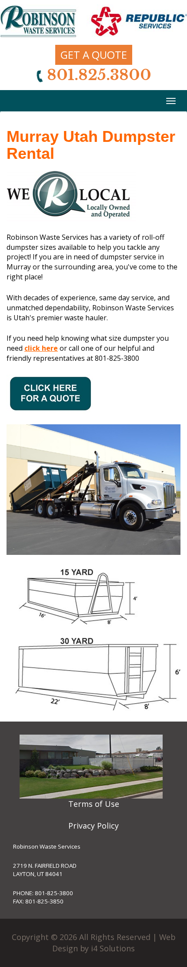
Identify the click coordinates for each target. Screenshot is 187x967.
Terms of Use (93, 804)
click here (41, 348)
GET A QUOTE (93, 54)
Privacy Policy (93, 825)
